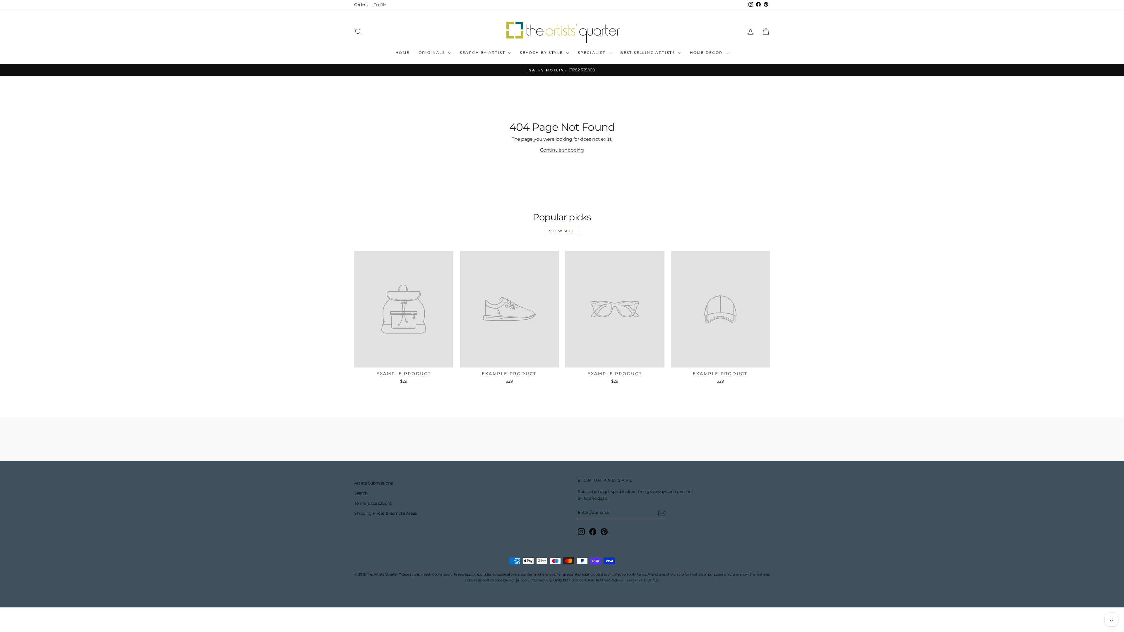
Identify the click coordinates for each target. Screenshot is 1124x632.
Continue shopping (562, 150)
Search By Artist (483, 52)
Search (361, 493)
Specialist (592, 52)
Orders (361, 4)
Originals (433, 52)
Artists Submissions (373, 483)
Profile (379, 4)
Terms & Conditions (373, 503)
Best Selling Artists (648, 52)
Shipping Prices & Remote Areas (385, 513)
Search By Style (542, 52)
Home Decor (707, 52)
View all (562, 231)
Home (402, 52)
